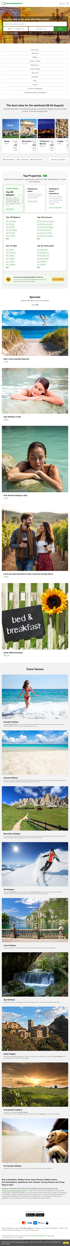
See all (34, 305)
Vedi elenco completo (57, 160)
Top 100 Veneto (10, 236)
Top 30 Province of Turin (44, 230)
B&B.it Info (7, 655)
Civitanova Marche (44, 142)
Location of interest (35, 61)
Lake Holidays (10, 945)
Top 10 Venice (10, 255)
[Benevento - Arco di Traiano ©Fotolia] (28, 128)
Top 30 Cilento (41, 264)
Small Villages (10, 1054)
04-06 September (10, 159)
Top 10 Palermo (10, 264)
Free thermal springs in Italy (15, 495)
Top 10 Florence (11, 252)
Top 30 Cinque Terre (43, 255)
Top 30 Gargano (42, 261)
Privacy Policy (41, 1235)
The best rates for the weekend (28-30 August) (35, 105)
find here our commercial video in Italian (14, 1190)
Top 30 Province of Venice (44, 224)
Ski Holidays (9, 889)
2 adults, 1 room (41, 29)
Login (63, 3)
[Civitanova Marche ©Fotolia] (46, 128)
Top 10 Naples (10, 258)
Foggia (60, 141)
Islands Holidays (11, 778)
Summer (35, 84)
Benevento (26, 141)
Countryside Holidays (13, 1110)
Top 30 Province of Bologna (45, 227)
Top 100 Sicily (10, 224)
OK (66, 1243)
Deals (35, 81)
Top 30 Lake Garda (42, 258)
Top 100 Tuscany (11, 221)
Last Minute (35, 77)
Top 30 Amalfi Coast (43, 252)
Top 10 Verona (10, 261)
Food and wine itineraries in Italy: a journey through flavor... (29, 574)
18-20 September (37, 159)
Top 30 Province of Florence (45, 221)
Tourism (6, 361)
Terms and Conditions (31, 1235)
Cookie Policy (50, 1235)
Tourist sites (35, 73)
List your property (58, 279)
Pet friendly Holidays (12, 1166)
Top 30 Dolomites (42, 250)
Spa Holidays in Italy (12, 416)
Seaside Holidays (11, 722)
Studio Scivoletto (8, 1237)
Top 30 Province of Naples (45, 236)
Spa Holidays (9, 999)
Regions (35, 57)
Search (60, 29)
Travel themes (35, 50)
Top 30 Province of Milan (44, 233)
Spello (6, 141)
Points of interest (35, 69)
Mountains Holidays (12, 833)
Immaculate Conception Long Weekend (35, 92)
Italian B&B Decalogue (13, 652)
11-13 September (23, 159)
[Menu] (67, 3)
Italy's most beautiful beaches (16, 359)
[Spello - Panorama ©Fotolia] (10, 128)
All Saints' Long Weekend (35, 88)
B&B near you (35, 65)
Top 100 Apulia (10, 227)
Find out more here (21, 1242)
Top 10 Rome (10, 250)
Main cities (35, 53)
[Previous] (33, 115)
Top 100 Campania (11, 230)
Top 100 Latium (10, 233)
